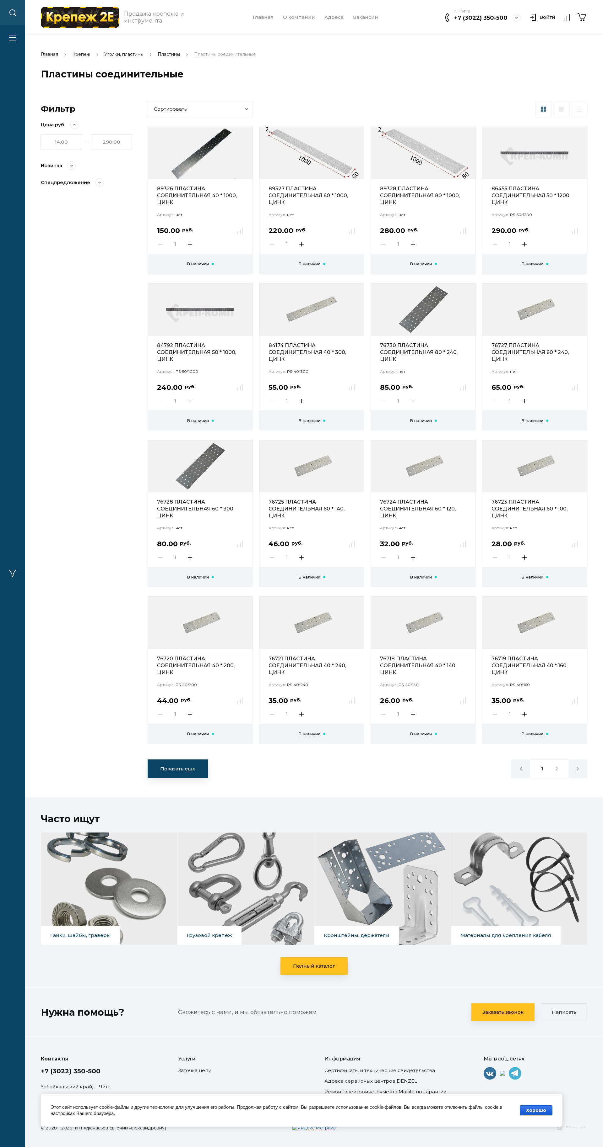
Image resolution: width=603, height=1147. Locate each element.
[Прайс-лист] (579, 109)
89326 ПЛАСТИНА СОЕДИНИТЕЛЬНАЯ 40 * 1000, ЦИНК (197, 195)
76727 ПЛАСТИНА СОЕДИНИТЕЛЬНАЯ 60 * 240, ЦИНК (530, 352)
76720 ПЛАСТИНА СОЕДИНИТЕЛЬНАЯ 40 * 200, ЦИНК (196, 665)
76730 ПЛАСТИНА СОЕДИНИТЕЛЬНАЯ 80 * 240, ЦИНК (419, 352)
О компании (299, 17)
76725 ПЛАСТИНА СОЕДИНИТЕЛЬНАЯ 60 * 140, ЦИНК (307, 509)
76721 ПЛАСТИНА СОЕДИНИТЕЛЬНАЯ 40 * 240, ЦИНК (307, 665)
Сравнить (240, 231)
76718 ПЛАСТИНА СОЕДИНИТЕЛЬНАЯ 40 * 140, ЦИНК (418, 665)
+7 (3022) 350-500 (481, 17)
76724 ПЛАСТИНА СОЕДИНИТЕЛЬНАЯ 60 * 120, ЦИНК (418, 509)
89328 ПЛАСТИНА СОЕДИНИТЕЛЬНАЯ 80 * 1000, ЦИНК (420, 195)
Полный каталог (314, 966)
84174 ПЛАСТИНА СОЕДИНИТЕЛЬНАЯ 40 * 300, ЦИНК (307, 352)
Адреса (334, 17)
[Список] (561, 109)
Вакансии (365, 17)
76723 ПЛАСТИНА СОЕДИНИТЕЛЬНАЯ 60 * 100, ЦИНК (530, 509)
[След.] (577, 768)
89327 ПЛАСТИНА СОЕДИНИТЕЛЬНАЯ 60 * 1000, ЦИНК (308, 195)
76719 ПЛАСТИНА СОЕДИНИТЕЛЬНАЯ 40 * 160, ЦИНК (530, 665)
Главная (263, 17)
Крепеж (81, 54)
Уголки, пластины (124, 54)
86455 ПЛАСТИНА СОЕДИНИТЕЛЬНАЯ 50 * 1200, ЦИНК (531, 195)
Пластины (169, 54)
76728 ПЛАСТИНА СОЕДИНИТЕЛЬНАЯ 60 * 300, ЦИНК (195, 509)
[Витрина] (543, 109)
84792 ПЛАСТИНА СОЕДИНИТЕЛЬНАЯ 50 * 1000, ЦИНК (196, 352)
